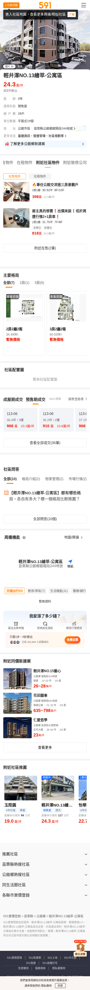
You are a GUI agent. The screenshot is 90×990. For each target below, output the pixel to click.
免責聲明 (23, 968)
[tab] (14, 176)
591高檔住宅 (49, 963)
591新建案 (35, 957)
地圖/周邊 (72, 537)
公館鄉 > (42, 916)
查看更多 (45, 747)
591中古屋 (70, 957)
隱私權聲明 (58, 968)
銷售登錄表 (76, 399)
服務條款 (40, 968)
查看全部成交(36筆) (45, 443)
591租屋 (31, 963)
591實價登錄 (14, 957)
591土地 (52, 957)
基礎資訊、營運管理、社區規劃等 (41, 136)
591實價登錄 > (13, 916)
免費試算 (72, 639)
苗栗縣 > (30, 916)
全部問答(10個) (45, 519)
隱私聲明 (46, 985)
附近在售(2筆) (45, 248)
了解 (72, 14)
